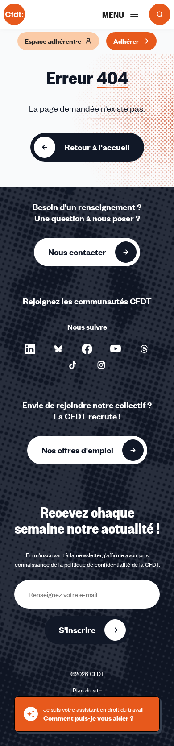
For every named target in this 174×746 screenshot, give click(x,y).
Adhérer (126, 41)
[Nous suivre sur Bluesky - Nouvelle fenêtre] (58, 349)
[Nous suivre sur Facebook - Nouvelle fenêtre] (87, 349)
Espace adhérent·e (53, 41)
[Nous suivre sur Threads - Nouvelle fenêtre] (144, 349)
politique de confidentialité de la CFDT (111, 564)
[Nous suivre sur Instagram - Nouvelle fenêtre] (101, 365)
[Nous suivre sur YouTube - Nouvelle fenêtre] (115, 349)
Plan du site (87, 690)
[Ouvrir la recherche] (159, 14)
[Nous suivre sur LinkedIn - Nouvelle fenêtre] (30, 349)
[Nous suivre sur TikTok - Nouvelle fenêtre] (72, 365)
